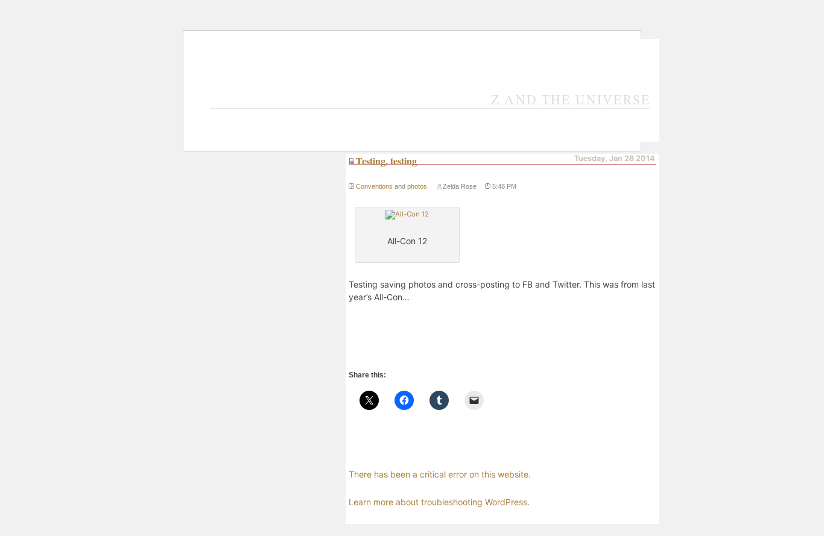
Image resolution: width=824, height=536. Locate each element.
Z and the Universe (570, 99)
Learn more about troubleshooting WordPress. (439, 502)
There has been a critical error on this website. (440, 474)
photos (417, 186)
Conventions (374, 186)
